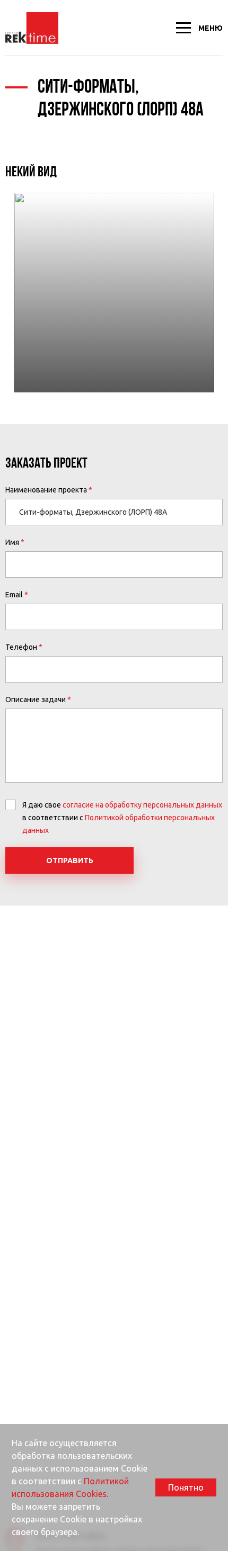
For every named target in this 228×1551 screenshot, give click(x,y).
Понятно (186, 1487)
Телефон (21, 647)
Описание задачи (35, 699)
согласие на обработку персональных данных (142, 805)
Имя (12, 542)
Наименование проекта (46, 490)
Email (14, 594)
